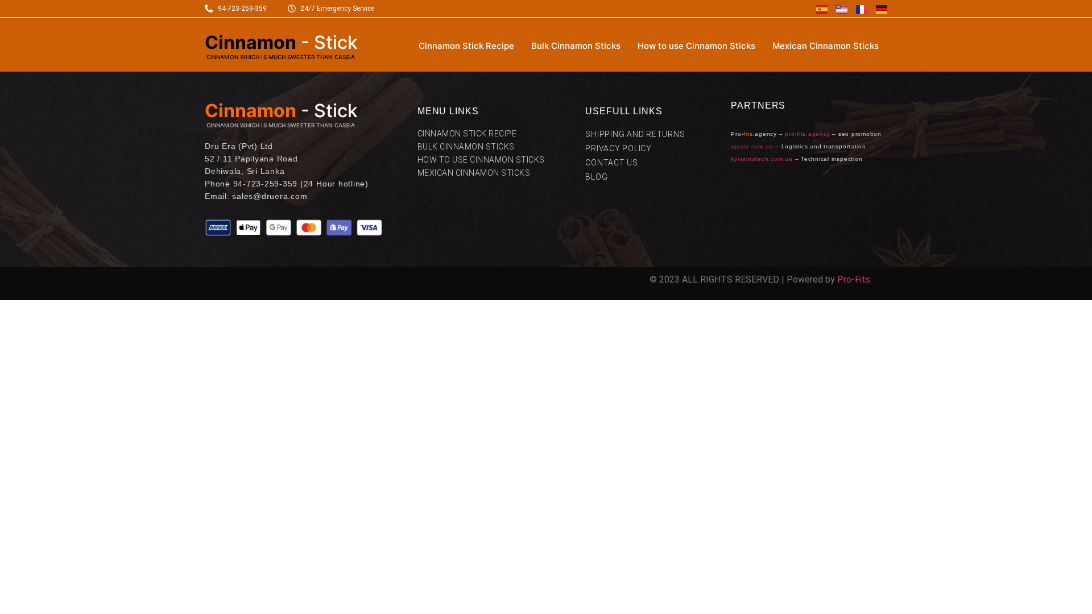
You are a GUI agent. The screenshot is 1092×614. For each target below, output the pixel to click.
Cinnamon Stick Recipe (466, 45)
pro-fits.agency (807, 134)
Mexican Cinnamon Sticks (825, 45)
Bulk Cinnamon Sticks (576, 45)
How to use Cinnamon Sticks (696, 45)
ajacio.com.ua (752, 146)
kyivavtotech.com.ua (761, 159)
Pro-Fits (853, 279)
